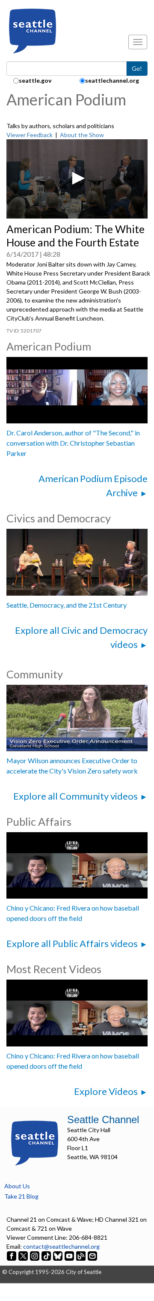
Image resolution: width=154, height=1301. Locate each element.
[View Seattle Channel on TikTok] (46, 1255)
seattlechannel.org (112, 80)
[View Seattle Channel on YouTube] (70, 1255)
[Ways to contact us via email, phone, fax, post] (92, 1255)
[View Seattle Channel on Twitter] (24, 1255)
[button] (77, 178)
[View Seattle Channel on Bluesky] (58, 1255)
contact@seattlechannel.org (61, 1246)
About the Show (82, 134)
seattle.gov (35, 80)
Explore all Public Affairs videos (72, 943)
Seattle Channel (103, 1119)
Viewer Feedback (29, 134)
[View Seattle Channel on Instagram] (35, 1255)
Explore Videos (106, 1091)
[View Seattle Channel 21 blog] (81, 1255)
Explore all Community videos (75, 796)
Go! (137, 68)
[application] (77, 179)
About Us (17, 1186)
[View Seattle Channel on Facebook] (12, 1255)
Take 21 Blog (21, 1196)
